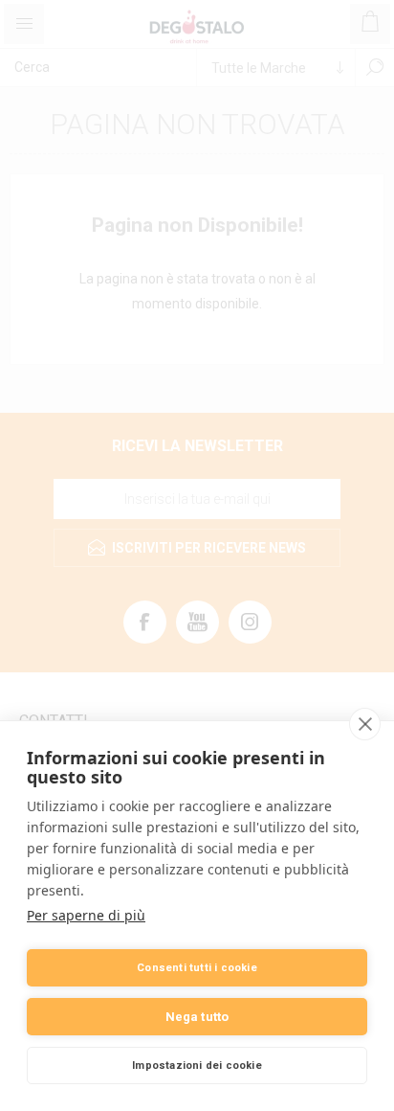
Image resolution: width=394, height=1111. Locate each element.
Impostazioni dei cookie (197, 1065)
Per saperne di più (86, 915)
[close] (365, 724)
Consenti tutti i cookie (197, 968)
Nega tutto (197, 1016)
